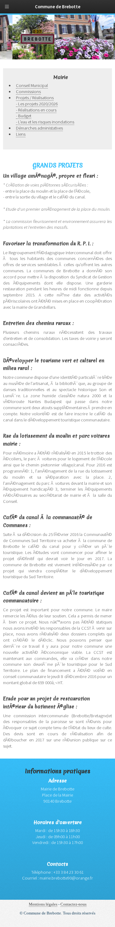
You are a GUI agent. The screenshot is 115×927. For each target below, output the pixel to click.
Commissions (28, 91)
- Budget (23, 116)
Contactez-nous (73, 904)
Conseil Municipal (32, 85)
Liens (20, 134)
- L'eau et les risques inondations (45, 122)
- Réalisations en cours (36, 110)
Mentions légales (43, 904)
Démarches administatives (39, 128)
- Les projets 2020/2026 (37, 104)
